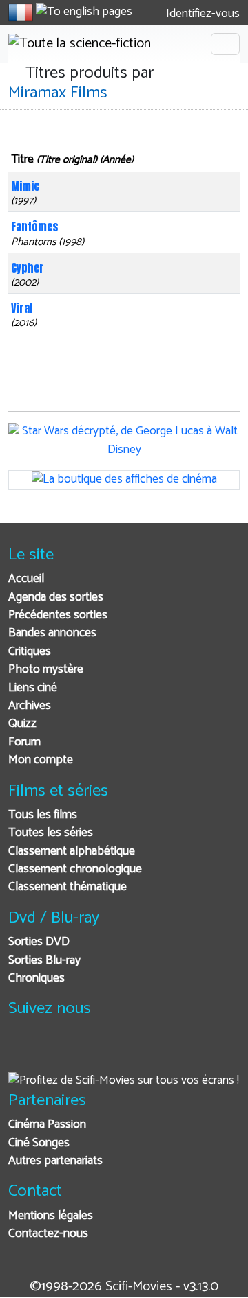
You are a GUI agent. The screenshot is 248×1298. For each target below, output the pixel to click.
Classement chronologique (75, 869)
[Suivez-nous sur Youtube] (90, 1052)
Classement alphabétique (71, 851)
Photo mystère (45, 670)
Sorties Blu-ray (44, 961)
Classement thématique (67, 887)
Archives (29, 706)
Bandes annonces (52, 633)
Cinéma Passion (47, 1125)
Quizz (22, 724)
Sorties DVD (39, 942)
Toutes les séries (50, 833)
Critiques (29, 652)
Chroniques (36, 978)
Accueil (26, 579)
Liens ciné (32, 688)
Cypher (27, 267)
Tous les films (42, 815)
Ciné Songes (39, 1143)
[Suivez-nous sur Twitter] (56, 1052)
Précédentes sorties (57, 615)
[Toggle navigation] (225, 44)
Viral (21, 308)
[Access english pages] (84, 12)
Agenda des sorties (55, 597)
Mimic (25, 186)
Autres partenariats (55, 1161)
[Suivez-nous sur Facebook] (22, 1052)
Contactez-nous (48, 1234)
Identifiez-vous (201, 14)
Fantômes (35, 226)
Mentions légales (50, 1216)
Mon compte (40, 760)
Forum (24, 742)
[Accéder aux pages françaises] (20, 12)
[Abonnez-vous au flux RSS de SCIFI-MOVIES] (124, 1052)
